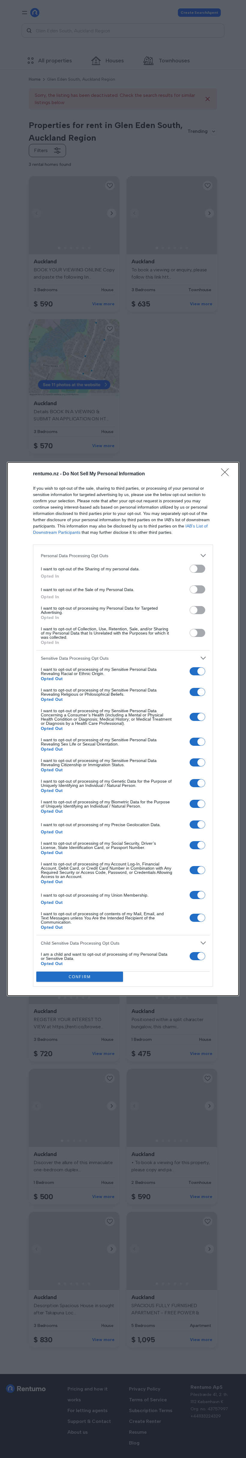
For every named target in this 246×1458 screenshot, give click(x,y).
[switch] (197, 569)
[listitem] (123, 555)
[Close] (226, 474)
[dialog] (123, 729)
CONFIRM (80, 977)
